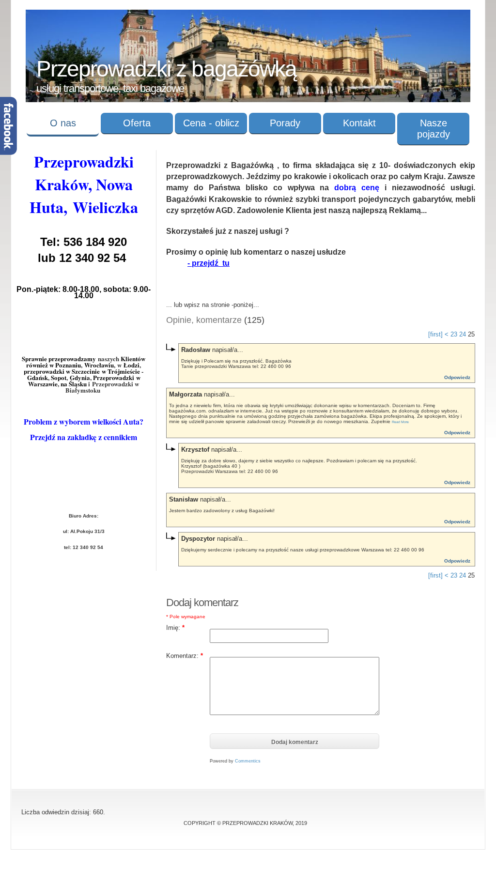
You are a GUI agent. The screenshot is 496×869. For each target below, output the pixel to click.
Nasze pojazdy (433, 128)
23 (453, 334)
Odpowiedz (457, 377)
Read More (400, 422)
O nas (63, 123)
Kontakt (359, 123)
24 (462, 334)
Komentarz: (184, 655)
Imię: (175, 627)
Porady (285, 123)
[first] (435, 334)
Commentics (248, 761)
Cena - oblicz (211, 123)
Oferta (137, 123)
